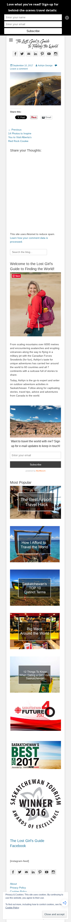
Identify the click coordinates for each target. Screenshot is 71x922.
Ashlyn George (45, 65)
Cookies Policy (18, 891)
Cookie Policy (12, 907)
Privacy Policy (18, 887)
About (13, 883)
